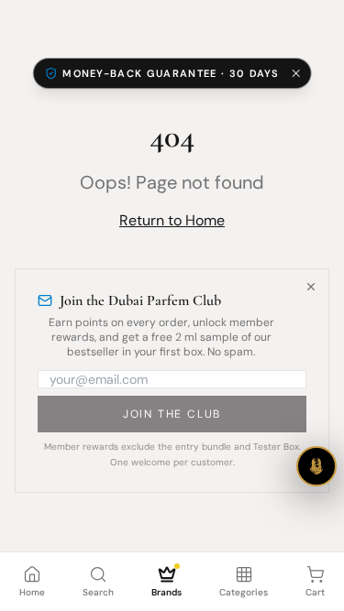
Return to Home (172, 220)
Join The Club (172, 414)
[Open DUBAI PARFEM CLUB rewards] (316, 466)
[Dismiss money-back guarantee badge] (296, 73)
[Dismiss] (311, 287)
